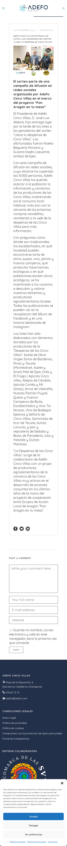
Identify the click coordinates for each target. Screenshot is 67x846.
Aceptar (33, 816)
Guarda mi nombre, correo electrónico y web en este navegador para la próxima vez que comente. (33, 636)
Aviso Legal (53, 841)
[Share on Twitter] (22, 528)
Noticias (48, 30)
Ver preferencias (33, 834)
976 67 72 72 (13, 692)
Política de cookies (18, 841)
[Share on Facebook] (15, 528)
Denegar (33, 825)
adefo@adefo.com (16, 698)
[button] (62, 783)
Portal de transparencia (15, 738)
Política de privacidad (36, 841)
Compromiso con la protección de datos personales (32, 733)
